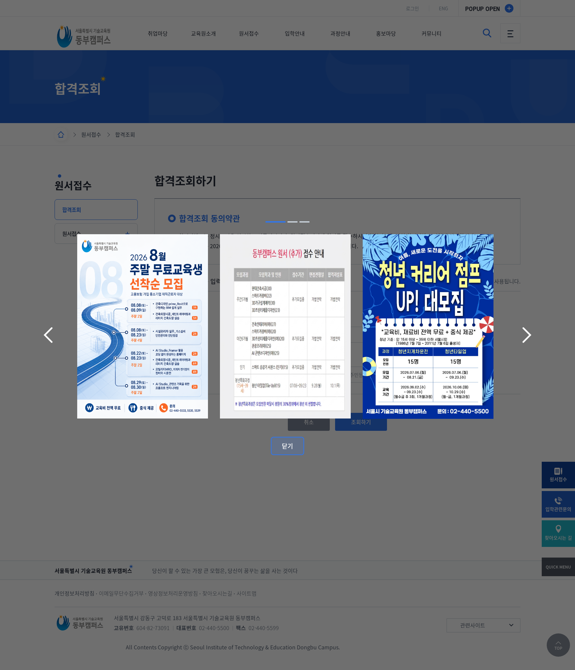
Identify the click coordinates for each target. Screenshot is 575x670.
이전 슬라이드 (49, 335)
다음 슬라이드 (526, 335)
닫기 (287, 445)
